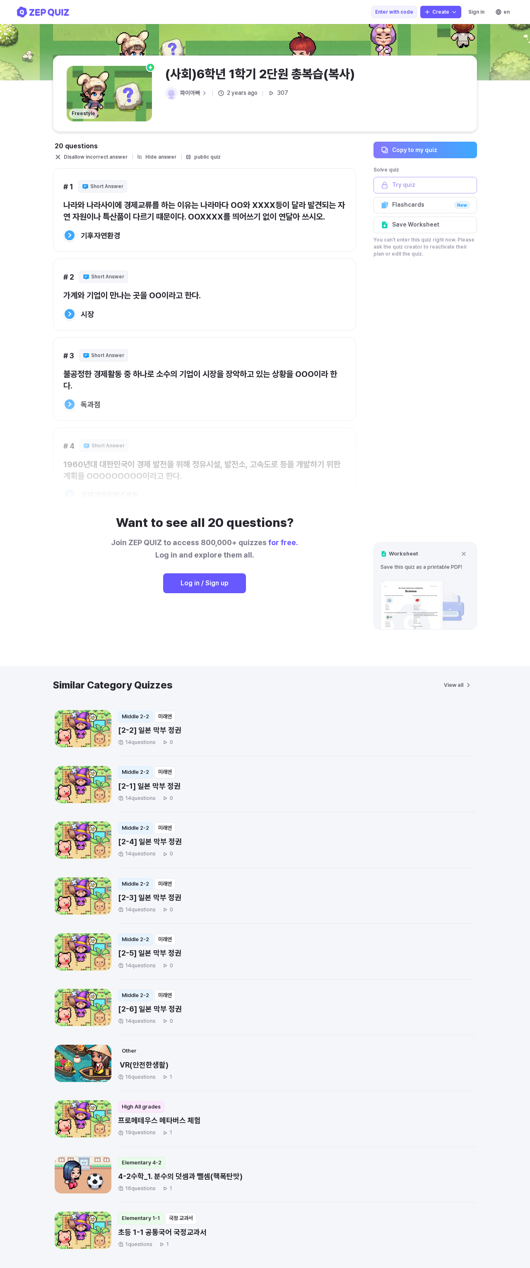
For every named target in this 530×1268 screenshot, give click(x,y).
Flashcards (429, 204)
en (507, 12)
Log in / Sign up (205, 583)
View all (453, 685)
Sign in (476, 12)
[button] (425, 586)
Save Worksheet (415, 224)
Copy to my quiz (414, 149)
